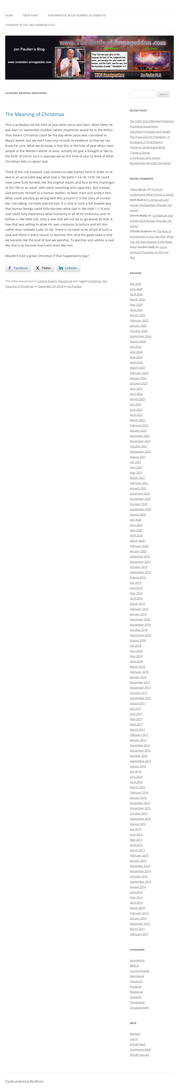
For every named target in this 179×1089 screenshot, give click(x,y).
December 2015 (140, 803)
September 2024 (140, 336)
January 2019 (138, 614)
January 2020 (138, 551)
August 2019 (138, 577)
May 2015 (136, 840)
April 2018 (136, 661)
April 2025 (136, 310)
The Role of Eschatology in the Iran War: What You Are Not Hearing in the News (152, 236)
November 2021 (140, 441)
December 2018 (140, 619)
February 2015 (139, 855)
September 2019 (140, 572)
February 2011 (139, 934)
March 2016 (137, 787)
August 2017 (138, 703)
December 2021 (140, 436)
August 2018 (138, 640)
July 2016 (135, 771)
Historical (136, 981)
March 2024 (137, 368)
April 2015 (136, 845)
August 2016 (138, 766)
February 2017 (139, 735)
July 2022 (135, 404)
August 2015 (138, 824)
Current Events (47, 281)
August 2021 (138, 457)
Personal (135, 986)
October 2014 (138, 876)
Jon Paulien (74, 286)
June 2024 (136, 352)
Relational (136, 992)
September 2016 (140, 761)
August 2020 (138, 514)
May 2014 (136, 897)
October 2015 (138, 813)
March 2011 (137, 929)
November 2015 (140, 808)
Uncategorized (139, 1007)
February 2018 (139, 672)
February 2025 (139, 320)
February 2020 (139, 546)
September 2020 (140, 509)
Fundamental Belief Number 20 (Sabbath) (77, 15)
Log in (134, 1039)
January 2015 (138, 861)
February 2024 (139, 373)
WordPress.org (139, 1055)
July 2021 (135, 462)
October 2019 (138, 567)
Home (9, 15)
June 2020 (136, 525)
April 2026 (136, 294)
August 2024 (138, 341)
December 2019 (140, 556)
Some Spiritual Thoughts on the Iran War (149, 252)
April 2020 (136, 535)
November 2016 (140, 750)
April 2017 (136, 724)
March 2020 (137, 541)
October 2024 (138, 331)
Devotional (65, 281)
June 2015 (136, 834)
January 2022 (138, 430)
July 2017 (135, 708)
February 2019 (139, 609)
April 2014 (136, 903)
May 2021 (136, 472)
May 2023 (136, 389)
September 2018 (140, 635)
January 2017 (138, 740)
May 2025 (136, 305)
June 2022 (136, 410)
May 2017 (136, 719)
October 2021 (138, 446)
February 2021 (139, 483)
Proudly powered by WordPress (24, 1081)
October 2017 (138, 693)
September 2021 (140, 451)
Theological (137, 1002)
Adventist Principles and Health (150, 132)
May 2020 (136, 530)
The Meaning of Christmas (34, 114)
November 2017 (140, 688)
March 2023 (137, 399)
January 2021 (138, 488)
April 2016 (136, 782)
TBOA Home (30, 15)
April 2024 (136, 362)
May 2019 (136, 593)
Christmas (94, 281)
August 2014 (138, 887)
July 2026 (135, 284)
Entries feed (137, 1044)
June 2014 (136, 892)
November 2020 (140, 499)
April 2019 (136, 598)
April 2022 (136, 415)
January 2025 (138, 326)
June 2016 (136, 777)
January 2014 (138, 918)
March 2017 (137, 729)
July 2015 (135, 829)
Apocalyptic (137, 960)
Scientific (135, 997)
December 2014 (140, 866)
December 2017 (140, 682)
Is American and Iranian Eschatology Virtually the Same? (151, 205)
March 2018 (137, 667)
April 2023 (136, 394)
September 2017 (140, 698)
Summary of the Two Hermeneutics (30, 25)
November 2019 (140, 562)
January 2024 (138, 378)
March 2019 (137, 604)
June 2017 (136, 714)
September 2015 (140, 819)
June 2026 (136, 289)
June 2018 (136, 651)
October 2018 (138, 630)
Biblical (134, 965)
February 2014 (139, 913)
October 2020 (138, 504)
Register (135, 1034)
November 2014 (140, 871)
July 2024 (135, 347)
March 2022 (137, 420)
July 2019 (135, 583)
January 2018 (138, 677)
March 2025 (137, 315)
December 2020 (140, 493)
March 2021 (137, 478)
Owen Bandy (138, 189)
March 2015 (137, 850)
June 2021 (136, 467)
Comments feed (140, 1049)
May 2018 (136, 656)
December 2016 (140, 745)
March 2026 (137, 299)
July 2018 (135, 646)
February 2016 (139, 792)
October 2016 (138, 756)
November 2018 (140, 625)
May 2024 (136, 357)
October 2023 (138, 383)
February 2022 (139, 425)
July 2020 (135, 520)
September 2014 (140, 882)
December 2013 (140, 924)
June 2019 (136, 588)
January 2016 (138, 798)
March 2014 (137, 908)
